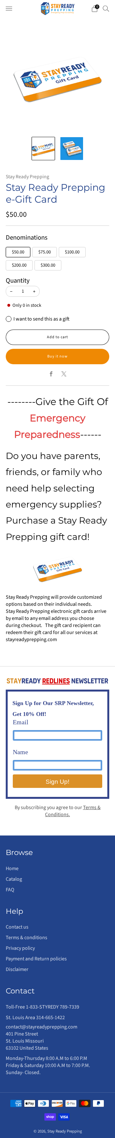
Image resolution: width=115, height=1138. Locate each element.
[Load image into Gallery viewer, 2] (71, 148)
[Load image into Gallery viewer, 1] (43, 148)
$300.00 (48, 265)
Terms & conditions (26, 937)
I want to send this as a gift (41, 318)
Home (12, 868)
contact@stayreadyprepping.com (41, 1026)
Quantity (18, 280)
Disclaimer (17, 969)
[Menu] (9, 8)
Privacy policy (20, 948)
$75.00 (44, 252)
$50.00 (18, 252)
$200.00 (19, 265)
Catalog (14, 879)
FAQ (10, 889)
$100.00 (72, 252)
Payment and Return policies (36, 958)
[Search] (106, 8)
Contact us (17, 927)
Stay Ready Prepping (27, 176)
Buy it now (57, 356)
